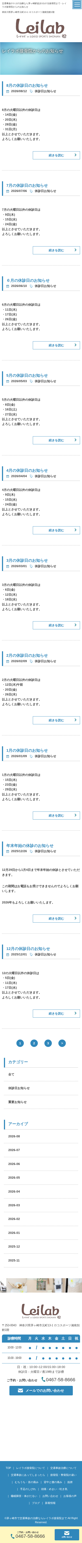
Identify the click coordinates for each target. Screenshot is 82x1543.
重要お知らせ (17, 1102)
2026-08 (14, 1136)
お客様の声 (70, 1496)
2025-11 (14, 1260)
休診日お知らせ (19, 1088)
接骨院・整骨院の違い (63, 1474)
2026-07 (14, 1150)
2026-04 (14, 1191)
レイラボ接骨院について (30, 1468)
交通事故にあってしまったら (28, 1474)
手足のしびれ (28, 1489)
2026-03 (14, 1205)
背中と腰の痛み (53, 1482)
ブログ (36, 1503)
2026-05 (14, 1177)
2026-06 (14, 1164)
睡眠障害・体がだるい (24, 1496)
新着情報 (50, 1503)
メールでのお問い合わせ (45, 1390)
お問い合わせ (50, 1496)
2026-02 (14, 1219)
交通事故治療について (63, 1468)
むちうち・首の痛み (26, 1482)
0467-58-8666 (30, 1536)
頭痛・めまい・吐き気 (54, 1489)
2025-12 (14, 1246)
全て (11, 1074)
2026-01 (14, 1233)
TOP (8, 1468)
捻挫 (70, 1482)
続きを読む (56, 155)
